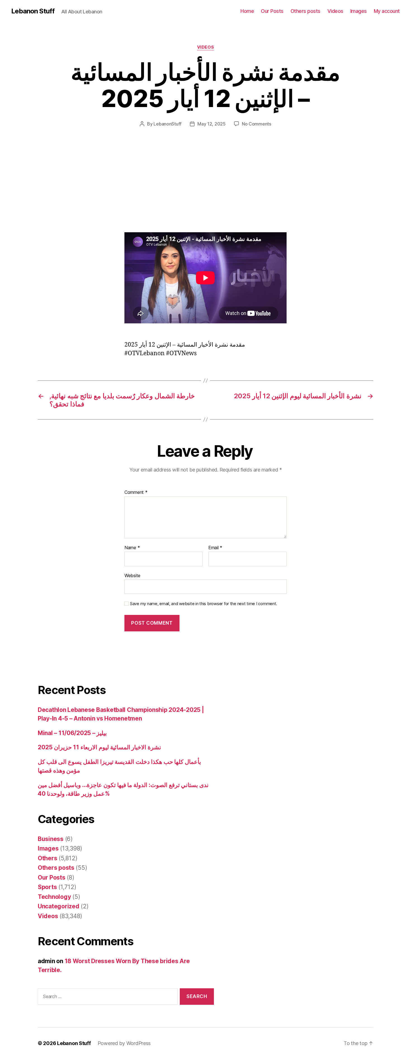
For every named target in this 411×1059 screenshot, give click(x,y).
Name (132, 547)
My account (387, 11)
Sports (47, 886)
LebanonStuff (167, 124)
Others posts (305, 11)
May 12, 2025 (211, 124)
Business (50, 838)
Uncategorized (58, 906)
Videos (335, 11)
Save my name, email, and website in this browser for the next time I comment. (203, 603)
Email (215, 547)
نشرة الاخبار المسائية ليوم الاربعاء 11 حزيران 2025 (99, 747)
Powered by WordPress (124, 1043)
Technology (54, 896)
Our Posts (272, 11)
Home (247, 11)
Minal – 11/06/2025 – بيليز (72, 732)
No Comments (256, 124)
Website (132, 575)
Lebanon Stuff (33, 11)
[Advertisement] (81, 191)
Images (358, 11)
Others (47, 858)
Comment (136, 492)
